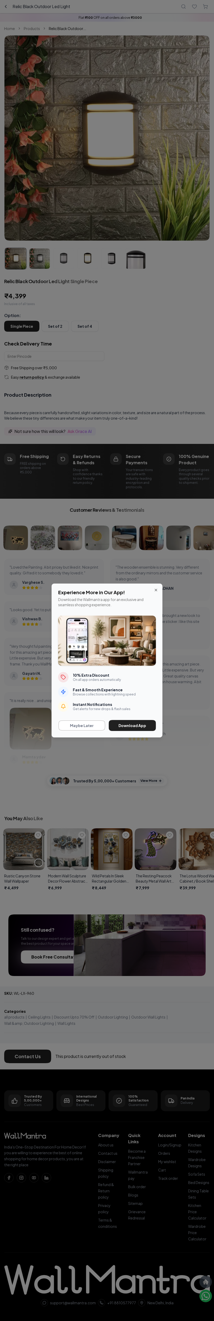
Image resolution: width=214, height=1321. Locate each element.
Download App (132, 725)
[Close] (156, 590)
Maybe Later (82, 725)
